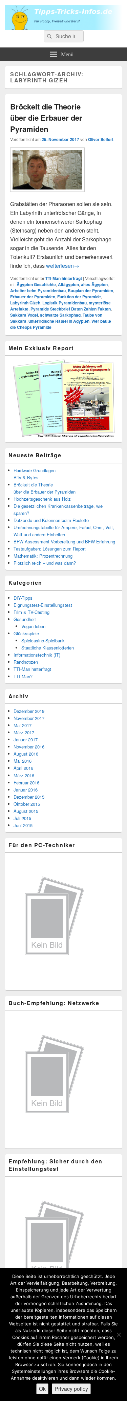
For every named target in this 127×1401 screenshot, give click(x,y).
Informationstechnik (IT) (37, 655)
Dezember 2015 (29, 797)
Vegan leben (33, 626)
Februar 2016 (26, 782)
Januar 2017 (26, 739)
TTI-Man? (23, 676)
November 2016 (29, 746)
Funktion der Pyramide (79, 297)
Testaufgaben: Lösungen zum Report (50, 548)
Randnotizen (26, 662)
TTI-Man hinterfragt (63, 278)
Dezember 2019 (29, 711)
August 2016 (26, 753)
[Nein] (118, 1334)
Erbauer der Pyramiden (32, 297)
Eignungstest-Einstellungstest (43, 605)
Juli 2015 (22, 818)
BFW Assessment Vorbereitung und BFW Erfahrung (64, 541)
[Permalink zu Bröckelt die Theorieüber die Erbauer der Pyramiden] (47, 195)
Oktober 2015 (27, 804)
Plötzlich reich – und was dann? (45, 563)
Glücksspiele (26, 633)
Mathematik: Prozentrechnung (43, 556)
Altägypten (68, 284)
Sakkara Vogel (24, 315)
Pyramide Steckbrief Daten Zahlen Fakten (70, 309)
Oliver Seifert (100, 139)
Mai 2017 (22, 725)
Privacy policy (71, 1389)
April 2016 (23, 768)
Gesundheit (25, 619)
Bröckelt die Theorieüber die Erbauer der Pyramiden (46, 117)
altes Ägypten (94, 284)
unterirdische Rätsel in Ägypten (58, 321)
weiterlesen (62, 265)
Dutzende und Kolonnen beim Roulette (51, 520)
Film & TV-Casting (31, 612)
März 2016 (24, 775)
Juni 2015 (23, 825)
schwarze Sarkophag (60, 315)
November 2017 (29, 718)
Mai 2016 (22, 761)
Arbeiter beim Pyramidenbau (38, 290)
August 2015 (26, 811)
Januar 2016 (26, 789)
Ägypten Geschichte (36, 284)
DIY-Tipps (23, 598)
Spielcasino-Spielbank (43, 640)
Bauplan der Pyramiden (90, 290)
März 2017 (24, 732)
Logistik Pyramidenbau (64, 303)
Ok (42, 1389)
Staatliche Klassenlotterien (47, 647)
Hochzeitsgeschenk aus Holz (42, 499)
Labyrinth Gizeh (25, 303)
